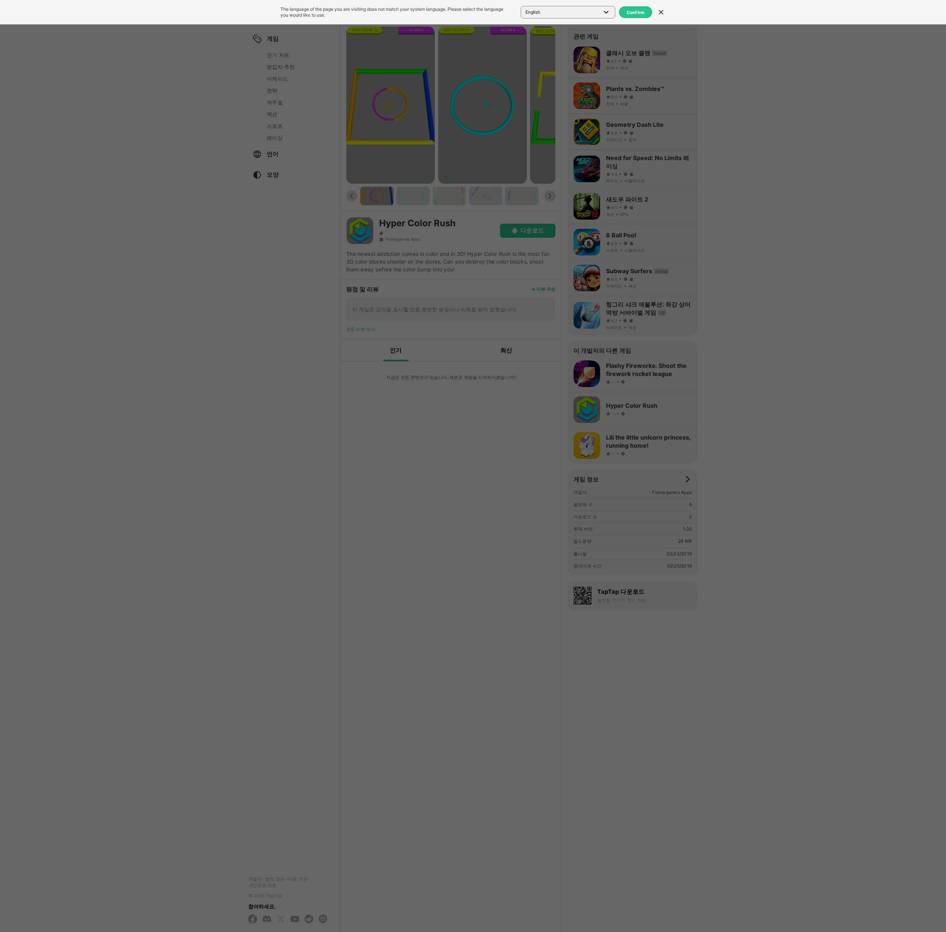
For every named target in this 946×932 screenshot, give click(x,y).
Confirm (636, 12)
